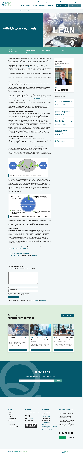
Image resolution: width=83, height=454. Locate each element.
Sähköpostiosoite (12, 289)
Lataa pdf (64, 50)
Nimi (9, 286)
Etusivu (9, 10)
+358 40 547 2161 (46, 416)
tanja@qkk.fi (44, 414)
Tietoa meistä (51, 5)
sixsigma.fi (11, 424)
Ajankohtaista (42, 5)
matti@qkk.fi (58, 66)
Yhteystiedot (11, 420)
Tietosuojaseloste (46, 422)
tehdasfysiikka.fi (12, 426)
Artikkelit (35, 5)
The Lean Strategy (36, 235)
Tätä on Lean (30, 66)
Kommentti (11, 271)
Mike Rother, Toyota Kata (15, 255)
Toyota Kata (37, 98)
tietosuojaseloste (35, 300)
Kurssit (23, 5)
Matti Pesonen (22, 246)
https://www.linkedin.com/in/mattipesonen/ (18, 248)
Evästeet (44, 424)
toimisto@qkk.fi (31, 418)
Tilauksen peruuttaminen (47, 429)
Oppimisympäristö (75, 5)
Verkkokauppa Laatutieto (63, 6)
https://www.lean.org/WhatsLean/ (21, 253)
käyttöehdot (43, 300)
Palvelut (28, 5)
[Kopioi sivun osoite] (67, 90)
